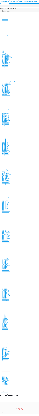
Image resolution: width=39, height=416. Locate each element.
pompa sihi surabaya (4, 346)
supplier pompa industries (5, 372)
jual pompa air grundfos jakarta (5, 184)
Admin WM (3, 388)
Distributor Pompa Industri (5, 21)
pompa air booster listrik (5, 258)
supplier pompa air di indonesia (5, 358)
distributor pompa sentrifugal (5, 93)
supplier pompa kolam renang (5, 375)
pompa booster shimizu (5, 287)
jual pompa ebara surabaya (5, 208)
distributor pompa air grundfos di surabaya (7, 57)
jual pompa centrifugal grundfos (6, 196)
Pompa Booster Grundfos (5, 269)
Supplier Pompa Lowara (5, 37)
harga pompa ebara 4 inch (5, 147)
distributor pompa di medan (5, 65)
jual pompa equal (4, 209)
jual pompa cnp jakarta (4, 199)
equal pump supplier (4, 111)
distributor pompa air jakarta (5, 59)
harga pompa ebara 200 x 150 (5, 142)
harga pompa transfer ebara (5, 169)
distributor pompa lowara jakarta (6, 91)
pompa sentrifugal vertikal (5, 343)
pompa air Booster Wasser (5, 260)
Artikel (2, 412)
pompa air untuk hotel (4, 261)
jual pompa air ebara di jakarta (5, 180)
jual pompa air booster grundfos (6, 178)
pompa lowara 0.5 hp (4, 323)
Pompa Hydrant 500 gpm (5, 313)
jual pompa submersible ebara (5, 241)
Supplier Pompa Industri (5, 35)
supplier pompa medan (4, 377)
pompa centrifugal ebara (5, 298)
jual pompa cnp (3, 198)
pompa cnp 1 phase (4, 301)
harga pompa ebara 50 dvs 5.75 (5, 150)
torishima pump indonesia (5, 384)
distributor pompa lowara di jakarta (6, 89)
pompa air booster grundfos (5, 256)
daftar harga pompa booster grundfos (6, 51)
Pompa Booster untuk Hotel (5, 290)
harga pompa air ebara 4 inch (5, 124)
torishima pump (4, 382)
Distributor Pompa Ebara (5, 19)
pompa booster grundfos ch (5, 270)
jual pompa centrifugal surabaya (6, 197)
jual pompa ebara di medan (5, 205)
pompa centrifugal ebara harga (5, 299)
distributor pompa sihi (4, 94)
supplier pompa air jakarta (5, 359)
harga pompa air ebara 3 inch (5, 123)
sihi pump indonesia (4, 350)
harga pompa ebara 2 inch (5, 141)
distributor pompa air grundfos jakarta (6, 58)
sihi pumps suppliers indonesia (5, 353)
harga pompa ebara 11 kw (5, 140)
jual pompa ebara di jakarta (5, 204)
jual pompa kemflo (4, 229)
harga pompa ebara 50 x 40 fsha (6, 151)
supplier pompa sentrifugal (5, 378)
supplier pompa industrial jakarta (6, 11)
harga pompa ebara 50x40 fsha (5, 152)
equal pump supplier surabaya (5, 113)
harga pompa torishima (4, 168)
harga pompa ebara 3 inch (5, 144)
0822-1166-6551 (20, 408)
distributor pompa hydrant (5, 85)
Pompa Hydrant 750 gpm (5, 314)
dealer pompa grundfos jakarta (5, 53)
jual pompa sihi (3, 239)
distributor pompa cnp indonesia (6, 62)
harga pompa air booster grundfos (6, 119)
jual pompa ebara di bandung (5, 202)
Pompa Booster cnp (4, 264)
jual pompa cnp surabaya (5, 200)
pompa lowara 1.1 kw (4, 326)
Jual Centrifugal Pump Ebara (5, 175)
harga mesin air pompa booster (5, 117)
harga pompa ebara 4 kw (5, 148)
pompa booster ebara (4, 267)
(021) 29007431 (18, 407)
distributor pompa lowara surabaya (6, 92)
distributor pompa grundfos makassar (6, 82)
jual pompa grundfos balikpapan (6, 211)
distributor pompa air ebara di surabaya (6, 56)
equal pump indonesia (4, 110)
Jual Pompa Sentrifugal (5, 234)
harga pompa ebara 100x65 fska (6, 138)
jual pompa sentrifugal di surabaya (6, 235)
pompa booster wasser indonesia (6, 295)
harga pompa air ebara (4, 121)
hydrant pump (3, 171)
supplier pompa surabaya (5, 379)
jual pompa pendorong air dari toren (6, 232)
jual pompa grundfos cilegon (5, 213)
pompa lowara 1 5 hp (4, 324)
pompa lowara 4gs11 (4, 327)
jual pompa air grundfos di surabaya (6, 183)
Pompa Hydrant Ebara (4, 316)
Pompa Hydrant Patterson (5, 319)
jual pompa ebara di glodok (5, 203)
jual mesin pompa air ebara (5, 176)
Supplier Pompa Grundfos (5, 33)
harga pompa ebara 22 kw (5, 143)
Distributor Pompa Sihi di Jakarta (6, 95)
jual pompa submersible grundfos (6, 242)
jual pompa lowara (4, 230)
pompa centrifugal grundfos (5, 300)
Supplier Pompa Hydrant (5, 34)
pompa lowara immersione (5, 328)
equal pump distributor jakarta (5, 108)
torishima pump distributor (5, 383)
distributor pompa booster (5, 60)
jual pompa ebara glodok (5, 206)
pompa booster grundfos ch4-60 (6, 271)
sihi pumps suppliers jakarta (5, 354)
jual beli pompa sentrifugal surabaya (6, 174)
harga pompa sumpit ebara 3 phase (6, 167)
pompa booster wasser (4, 292)
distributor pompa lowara (5, 88)
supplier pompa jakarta (4, 373)
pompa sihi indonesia (4, 345)
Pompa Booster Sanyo (4, 286)
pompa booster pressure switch (6, 284)
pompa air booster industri (5, 257)
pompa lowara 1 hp (4, 325)
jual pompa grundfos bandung (5, 212)
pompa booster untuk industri (5, 291)
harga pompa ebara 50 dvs (5, 149)
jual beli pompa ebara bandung (5, 173)
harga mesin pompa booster (5, 118)
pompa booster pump (4, 285)
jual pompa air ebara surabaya (5, 182)
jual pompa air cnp (4, 179)
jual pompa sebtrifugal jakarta (5, 233)
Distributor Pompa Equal (5, 20)
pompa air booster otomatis (5, 259)
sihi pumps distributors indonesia (6, 351)
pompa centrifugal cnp (4, 297)
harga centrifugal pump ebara (5, 115)
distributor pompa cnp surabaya (6, 64)
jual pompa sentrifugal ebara (5, 236)
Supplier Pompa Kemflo (4, 36)
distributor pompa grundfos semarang (6, 84)
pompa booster (4, 262)
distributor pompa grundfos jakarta (6, 80)
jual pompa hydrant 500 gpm (5, 226)
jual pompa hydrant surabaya (5, 228)
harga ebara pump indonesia (5, 116)
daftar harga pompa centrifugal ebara (6, 52)
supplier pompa (4, 356)
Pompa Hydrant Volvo (4, 320)
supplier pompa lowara (4, 376)
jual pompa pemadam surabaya (5, 231)
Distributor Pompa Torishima (5, 96)
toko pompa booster (4, 381)
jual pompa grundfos (4, 210)
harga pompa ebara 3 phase (5, 145)
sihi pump (3, 348)
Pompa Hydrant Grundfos (5, 317)
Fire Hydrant (3, 114)
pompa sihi (3, 344)
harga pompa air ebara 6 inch (5, 125)
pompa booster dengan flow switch (6, 265)
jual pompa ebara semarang (5, 207)
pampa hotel (3, 255)
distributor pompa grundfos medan (6, 83)
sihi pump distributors (4, 349)
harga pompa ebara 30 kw (5, 146)
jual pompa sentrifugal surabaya (6, 238)
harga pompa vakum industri (5, 170)
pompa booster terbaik (4, 288)
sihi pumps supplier (4, 352)
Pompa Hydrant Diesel (4, 315)
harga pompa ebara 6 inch (5, 153)
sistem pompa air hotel (4, 355)
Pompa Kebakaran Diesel (5, 322)
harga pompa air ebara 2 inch (5, 122)
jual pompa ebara (4, 201)
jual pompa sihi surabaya (5, 240)
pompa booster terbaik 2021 (5, 289)
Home (2, 10)
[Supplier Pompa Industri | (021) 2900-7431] (18, 1)
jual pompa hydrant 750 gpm (5, 227)
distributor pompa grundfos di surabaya (6, 79)
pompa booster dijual (4, 266)
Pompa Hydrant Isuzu (4, 318)
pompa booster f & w (4, 268)
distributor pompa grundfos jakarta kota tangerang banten (9, 81)
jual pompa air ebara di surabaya (6, 181)
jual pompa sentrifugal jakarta (5, 237)
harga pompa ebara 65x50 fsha (5, 154)
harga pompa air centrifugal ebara (6, 120)
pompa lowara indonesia (5, 329)
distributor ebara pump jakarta (5, 55)
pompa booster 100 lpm (5, 263)
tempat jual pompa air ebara (5, 380)
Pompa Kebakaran (4, 321)
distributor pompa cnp (4, 61)
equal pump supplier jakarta (5, 112)
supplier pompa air (4, 357)
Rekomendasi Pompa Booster (5, 347)
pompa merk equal (4, 330)
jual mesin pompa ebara (5, 177)
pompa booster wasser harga (5, 294)
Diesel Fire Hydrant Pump (5, 54)
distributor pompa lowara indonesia (6, 90)
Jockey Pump (3, 172)
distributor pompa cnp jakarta (5, 63)
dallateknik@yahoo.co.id (19, 409)
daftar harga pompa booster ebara (6, 50)
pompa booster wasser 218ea (5, 293)
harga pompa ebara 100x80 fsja (5, 139)
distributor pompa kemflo (5, 87)
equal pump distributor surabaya (6, 109)
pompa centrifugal (4, 296)
